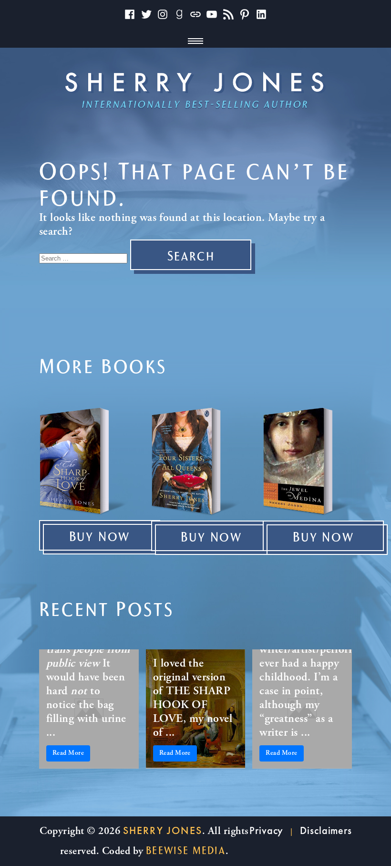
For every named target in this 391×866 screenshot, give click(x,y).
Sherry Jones (162, 830)
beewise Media (186, 850)
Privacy (266, 830)
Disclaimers (326, 830)
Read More (68, 753)
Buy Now (100, 537)
